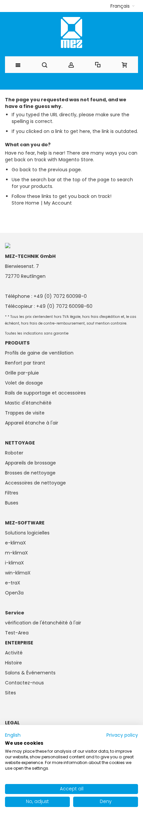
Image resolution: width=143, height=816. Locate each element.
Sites (10, 692)
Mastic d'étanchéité (28, 403)
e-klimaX (15, 542)
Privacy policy (122, 735)
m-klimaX (16, 552)
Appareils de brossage (30, 462)
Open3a (14, 592)
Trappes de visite (25, 412)
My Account (58, 203)
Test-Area (17, 632)
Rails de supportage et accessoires (45, 393)
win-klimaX (18, 572)
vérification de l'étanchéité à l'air (43, 622)
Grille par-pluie (22, 373)
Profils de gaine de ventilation (39, 353)
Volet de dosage (24, 383)
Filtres (11, 492)
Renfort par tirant (25, 363)
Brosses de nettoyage (30, 472)
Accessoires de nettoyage (35, 482)
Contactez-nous (24, 682)
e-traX (12, 582)
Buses (11, 502)
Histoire (13, 662)
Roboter (14, 452)
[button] (122, 6)
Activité (14, 652)
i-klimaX (14, 562)
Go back (21, 169)
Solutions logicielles (27, 532)
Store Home (25, 203)
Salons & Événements (30, 672)
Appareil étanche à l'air (31, 422)
